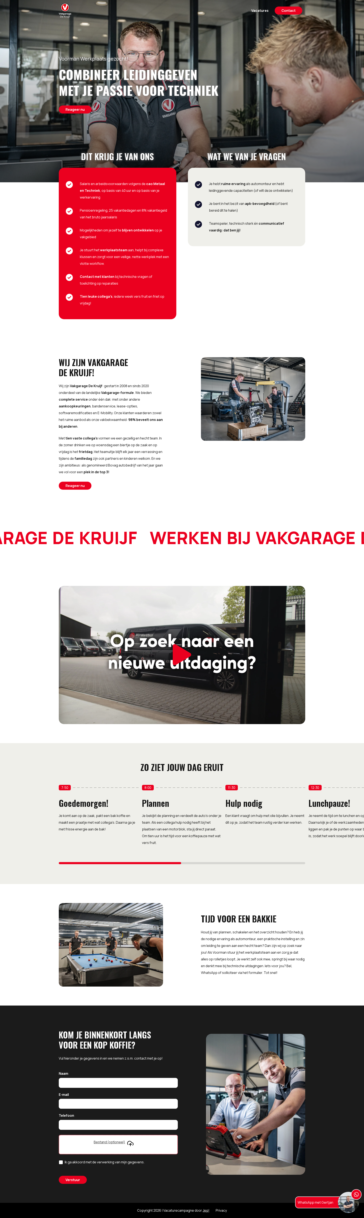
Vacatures (260, 10)
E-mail (64, 1095)
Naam (63, 1074)
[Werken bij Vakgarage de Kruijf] (65, 10)
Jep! (206, 1210)
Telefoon (66, 1116)
